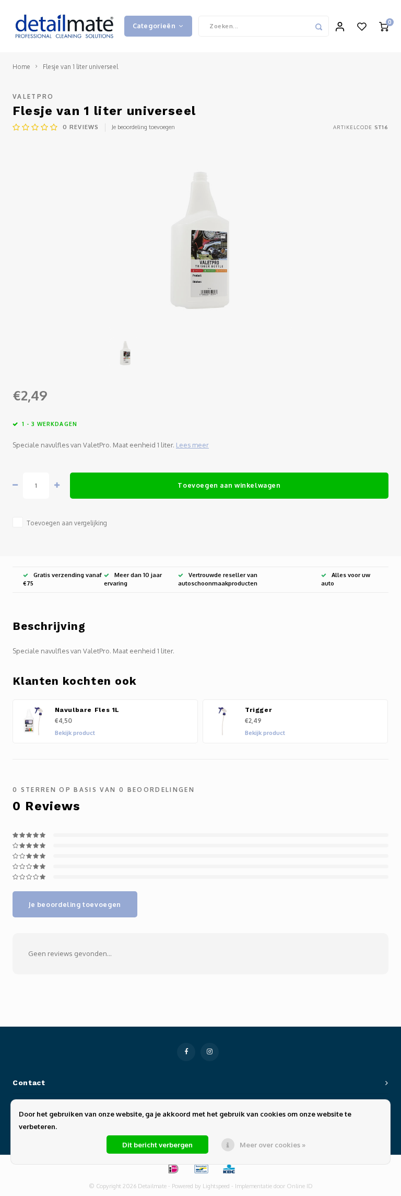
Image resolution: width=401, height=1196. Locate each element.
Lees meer (192, 445)
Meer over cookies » (272, 1145)
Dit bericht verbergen (157, 1145)
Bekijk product (75, 733)
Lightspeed (216, 1186)
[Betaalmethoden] (173, 1168)
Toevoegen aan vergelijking (67, 523)
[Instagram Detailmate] (209, 1052)
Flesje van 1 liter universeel (80, 67)
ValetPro (33, 96)
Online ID (300, 1186)
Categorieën (154, 25)
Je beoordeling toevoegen (143, 127)
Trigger (258, 710)
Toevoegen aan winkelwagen (229, 485)
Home (21, 67)
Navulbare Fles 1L (87, 710)
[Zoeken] (318, 26)
